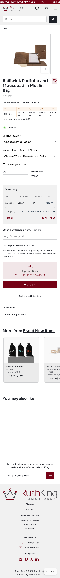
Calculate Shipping (30, 296)
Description (9, 307)
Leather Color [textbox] (12, 136)
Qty (4, 171)
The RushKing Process (14, 314)
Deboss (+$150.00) (17, 164)
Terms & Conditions (30, 521)
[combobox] (25, 19)
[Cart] (46, 8)
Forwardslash (35, 574)
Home (6, 29)
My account (30, 528)
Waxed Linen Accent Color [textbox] (20, 150)
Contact (30, 509)
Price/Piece (37, 171)
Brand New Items (39, 330)
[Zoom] (45, 69)
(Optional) (23, 230)
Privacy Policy (30, 524)
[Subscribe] (50, 475)
